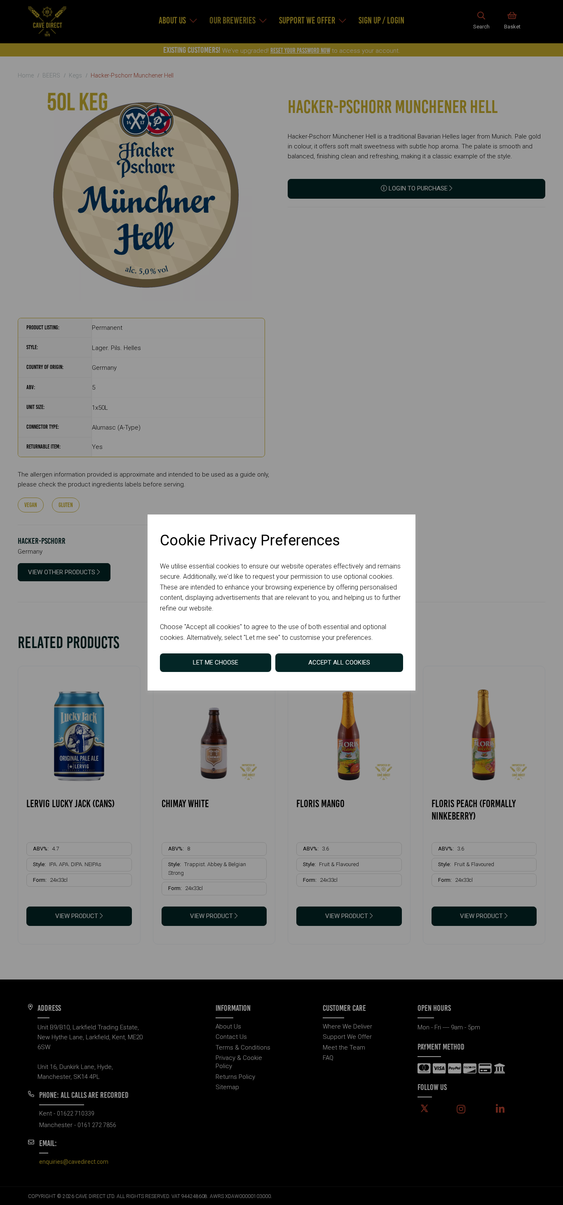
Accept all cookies (339, 662)
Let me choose (215, 662)
